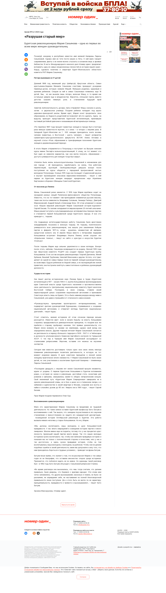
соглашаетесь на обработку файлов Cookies (111, 567)
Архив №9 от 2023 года (33, 32)
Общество (73, 24)
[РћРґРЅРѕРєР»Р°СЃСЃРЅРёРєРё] (26, 59)
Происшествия (104, 24)
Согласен (83, 577)
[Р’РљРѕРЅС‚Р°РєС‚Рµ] (26, 55)
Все (25, 24)
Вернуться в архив (68, 505)
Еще (122, 24)
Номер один (83, 17)
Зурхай (115, 24)
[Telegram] (26, 64)
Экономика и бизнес (88, 24)
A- (107, 52)
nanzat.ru (137, 547)
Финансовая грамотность (40, 24)
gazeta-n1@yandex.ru (85, 534)
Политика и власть (60, 24)
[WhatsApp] (26, 74)
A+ (110, 52)
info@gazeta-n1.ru (84, 525)
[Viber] (26, 69)
